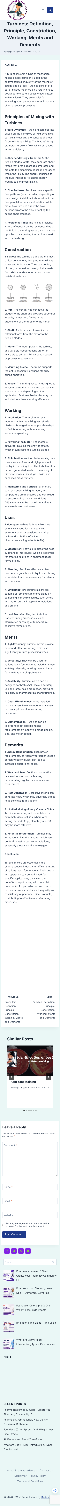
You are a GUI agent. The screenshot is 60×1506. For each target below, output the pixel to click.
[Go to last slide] (11, 1076)
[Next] (48, 1076)
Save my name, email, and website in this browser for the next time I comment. (27, 1225)
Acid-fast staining (23, 1082)
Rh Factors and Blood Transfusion (23, 1439)
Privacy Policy (38, 1475)
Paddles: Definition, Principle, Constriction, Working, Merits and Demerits (43, 1007)
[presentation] (30, 1061)
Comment (10, 1145)
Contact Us (46, 1470)
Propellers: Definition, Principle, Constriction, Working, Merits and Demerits (14, 1009)
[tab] (24, 1110)
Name (8, 1187)
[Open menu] (43, 10)
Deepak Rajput (13, 52)
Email (8, 1201)
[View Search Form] (50, 10)
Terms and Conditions (30, 1481)
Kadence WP (48, 1497)
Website (8, 1215)
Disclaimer (20, 1475)
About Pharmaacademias (22, 1470)
